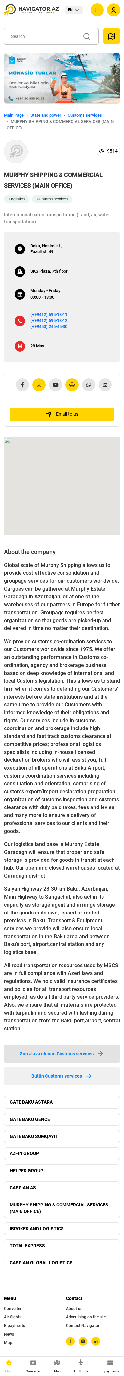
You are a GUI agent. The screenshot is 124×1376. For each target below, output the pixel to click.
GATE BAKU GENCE (30, 1119)
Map (8, 1342)
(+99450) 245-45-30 (48, 326)
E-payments (14, 1325)
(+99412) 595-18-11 (48, 314)
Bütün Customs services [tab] (56, 1076)
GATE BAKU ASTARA (31, 1102)
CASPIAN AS (23, 1187)
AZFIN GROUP (24, 1153)
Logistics (17, 199)
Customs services (85, 115)
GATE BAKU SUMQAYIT (34, 1136)
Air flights (12, 1317)
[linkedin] (95, 1341)
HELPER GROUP (26, 1170)
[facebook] (70, 1341)
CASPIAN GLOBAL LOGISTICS (41, 1262)
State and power (45, 115)
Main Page (14, 115)
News (9, 1334)
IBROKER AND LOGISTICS (37, 1228)
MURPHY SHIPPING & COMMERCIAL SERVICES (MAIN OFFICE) (59, 1208)
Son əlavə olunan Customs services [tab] (57, 1053)
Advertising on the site (86, 1317)
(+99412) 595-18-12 (48, 320)
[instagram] (83, 1341)
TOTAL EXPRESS (27, 1245)
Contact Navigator (82, 1325)
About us (74, 1308)
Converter (12, 1308)
